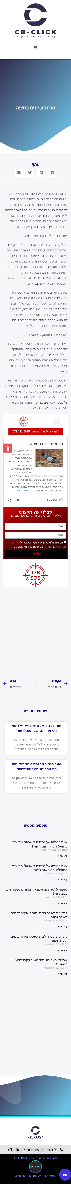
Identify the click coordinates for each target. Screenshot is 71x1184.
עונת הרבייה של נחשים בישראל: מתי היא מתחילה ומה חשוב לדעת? (40, 844)
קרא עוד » (63, 856)
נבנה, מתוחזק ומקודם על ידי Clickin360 (35, 1158)
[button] (35, 47)
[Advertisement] (35, 631)
